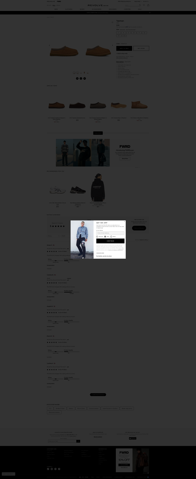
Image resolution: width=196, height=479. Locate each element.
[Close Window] (124, 221)
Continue (110, 241)
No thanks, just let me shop (104, 256)
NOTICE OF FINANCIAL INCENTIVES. (115, 250)
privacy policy (121, 248)
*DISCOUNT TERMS (100, 252)
